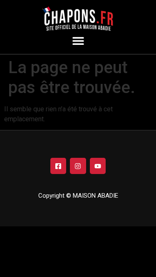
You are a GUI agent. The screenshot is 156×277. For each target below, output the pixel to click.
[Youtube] (98, 166)
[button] (78, 40)
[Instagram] (78, 166)
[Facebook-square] (58, 166)
